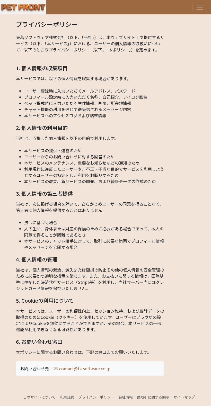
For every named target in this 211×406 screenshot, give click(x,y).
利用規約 (67, 397)
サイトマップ (184, 397)
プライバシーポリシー (96, 397)
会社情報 (125, 397)
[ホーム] (23, 7)
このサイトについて (39, 397)
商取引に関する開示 (153, 397)
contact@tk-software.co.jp (84, 368)
